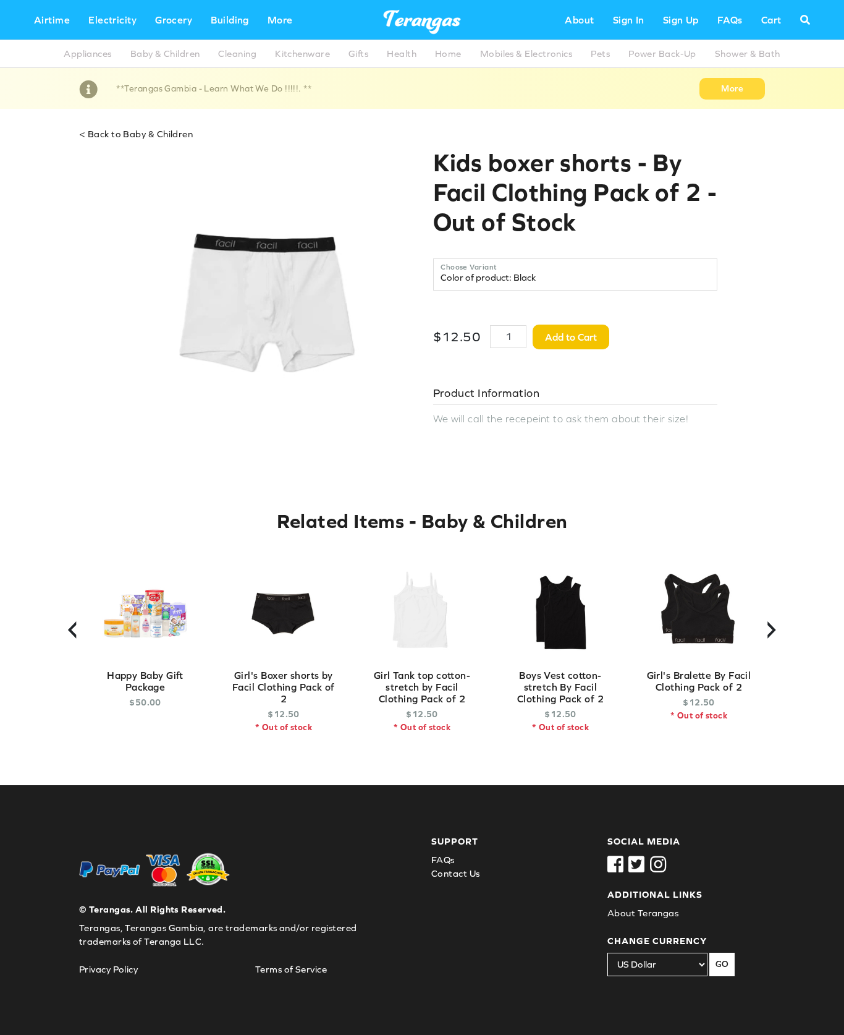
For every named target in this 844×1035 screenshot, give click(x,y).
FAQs (730, 19)
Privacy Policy (108, 969)
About (579, 19)
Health (401, 53)
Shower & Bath (747, 53)
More (280, 19)
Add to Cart (571, 337)
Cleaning (237, 53)
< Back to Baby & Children (136, 134)
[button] (805, 20)
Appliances (88, 53)
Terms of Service (291, 969)
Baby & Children (165, 53)
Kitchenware (302, 53)
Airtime (52, 19)
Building (230, 19)
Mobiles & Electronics (526, 53)
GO (721, 964)
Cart (771, 19)
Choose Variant (469, 267)
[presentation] (72, 625)
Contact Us (455, 873)
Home (448, 53)
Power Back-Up (662, 53)
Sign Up (681, 19)
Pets (600, 53)
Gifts (358, 53)
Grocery (173, 19)
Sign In (628, 19)
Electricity (112, 19)
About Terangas (642, 913)
